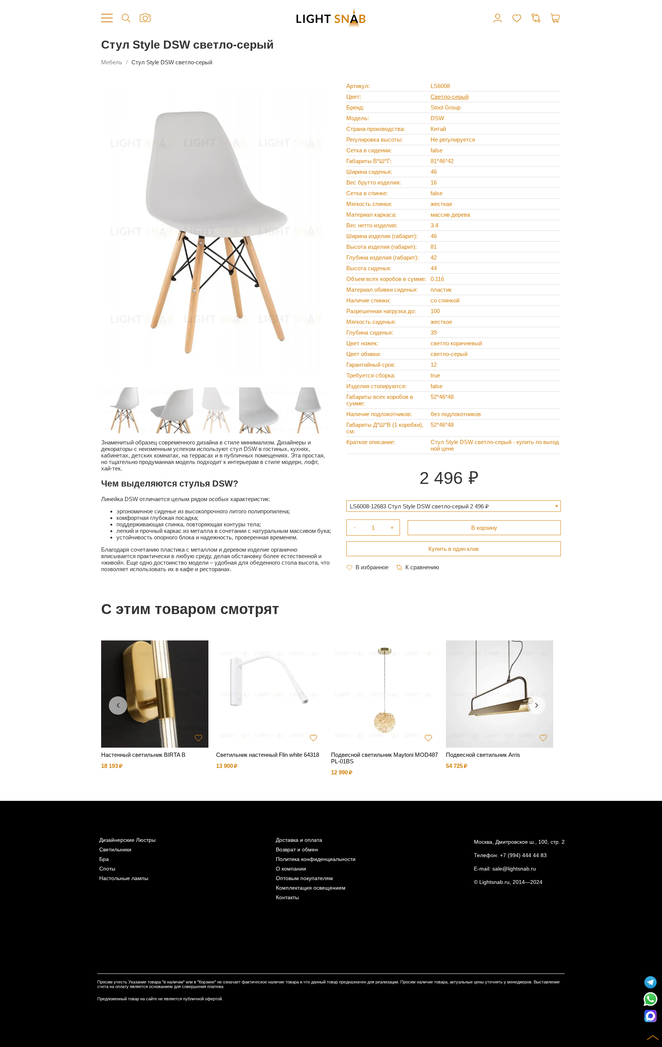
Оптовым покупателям (304, 878)
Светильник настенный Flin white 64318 (267, 754)
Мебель (111, 62)
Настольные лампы (123, 878)
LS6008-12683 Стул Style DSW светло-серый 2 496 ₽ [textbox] (419, 506)
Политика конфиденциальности (316, 859)
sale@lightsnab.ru (514, 869)
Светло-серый (450, 96)
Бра (104, 859)
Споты (107, 869)
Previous (118, 705)
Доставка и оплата (299, 840)
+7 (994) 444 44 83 (523, 855)
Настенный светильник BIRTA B (143, 754)
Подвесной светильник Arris (483, 754)
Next (536, 705)
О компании (291, 869)
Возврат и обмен (297, 850)
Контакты (287, 897)
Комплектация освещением (311, 888)
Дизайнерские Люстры (127, 840)
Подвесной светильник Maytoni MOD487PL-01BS (384, 757)
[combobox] (453, 506)
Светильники (115, 850)
